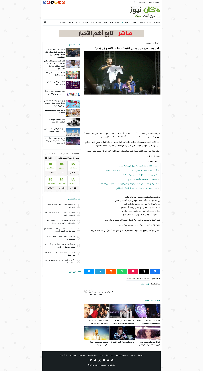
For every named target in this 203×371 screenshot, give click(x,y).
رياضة (127, 22)
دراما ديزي (73, 355)
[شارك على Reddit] (111, 271)
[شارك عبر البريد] (133, 271)
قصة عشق (63, 355)
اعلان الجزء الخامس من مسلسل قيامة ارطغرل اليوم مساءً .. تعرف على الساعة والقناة (126, 183)
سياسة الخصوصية (122, 355)
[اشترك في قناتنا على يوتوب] (59, 2)
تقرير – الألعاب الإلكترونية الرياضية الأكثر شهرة (56, 120)
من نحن (133, 355)
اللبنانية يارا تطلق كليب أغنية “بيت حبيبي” (142, 179)
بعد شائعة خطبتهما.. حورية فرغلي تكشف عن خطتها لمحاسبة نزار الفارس (60, 245)
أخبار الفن (149, 43)
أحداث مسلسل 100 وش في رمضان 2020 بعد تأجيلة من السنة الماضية (131, 170)
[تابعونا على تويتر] (52, 2)
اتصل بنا (141, 355)
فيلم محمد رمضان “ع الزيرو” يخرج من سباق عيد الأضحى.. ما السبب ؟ (60, 214)
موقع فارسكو (92, 355)
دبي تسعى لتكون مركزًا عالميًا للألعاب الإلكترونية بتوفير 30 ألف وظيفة (55, 141)
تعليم (117, 22)
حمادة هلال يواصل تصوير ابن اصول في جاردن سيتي (138, 166)
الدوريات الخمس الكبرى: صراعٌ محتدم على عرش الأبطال (55, 92)
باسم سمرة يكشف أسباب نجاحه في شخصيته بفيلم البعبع (60, 206)
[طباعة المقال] (89, 271)
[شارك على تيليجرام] (100, 271)
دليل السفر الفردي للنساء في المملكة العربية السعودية (54, 130)
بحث (45, 22)
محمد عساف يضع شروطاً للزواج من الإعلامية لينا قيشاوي (136, 188)
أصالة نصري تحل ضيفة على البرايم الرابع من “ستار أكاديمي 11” (148, 345)
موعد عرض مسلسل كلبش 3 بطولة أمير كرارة (98, 343)
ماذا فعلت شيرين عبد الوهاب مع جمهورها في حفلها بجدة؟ (60, 261)
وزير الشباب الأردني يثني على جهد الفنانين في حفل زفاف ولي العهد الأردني (59, 230)
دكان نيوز (112, 365)
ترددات (98, 22)
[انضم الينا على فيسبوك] (44, 2)
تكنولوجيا (134, 22)
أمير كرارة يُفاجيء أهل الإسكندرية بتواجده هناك (139, 174)
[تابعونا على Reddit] (63, 2)
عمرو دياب (144, 284)
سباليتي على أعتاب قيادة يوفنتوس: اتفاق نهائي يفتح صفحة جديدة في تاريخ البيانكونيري (55, 53)
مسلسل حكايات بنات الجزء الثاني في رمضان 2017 (98, 322)
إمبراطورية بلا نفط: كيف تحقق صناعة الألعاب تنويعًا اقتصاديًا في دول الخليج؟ (54, 103)
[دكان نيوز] (101, 12)
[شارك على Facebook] (155, 271)
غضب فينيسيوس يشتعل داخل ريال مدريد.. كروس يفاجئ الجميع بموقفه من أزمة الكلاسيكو (54, 65)
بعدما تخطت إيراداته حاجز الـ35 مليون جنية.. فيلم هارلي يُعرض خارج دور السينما (60, 222)
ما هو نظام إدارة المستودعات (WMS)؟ (55, 111)
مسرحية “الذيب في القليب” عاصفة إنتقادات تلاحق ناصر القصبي (124, 323)
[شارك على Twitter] (144, 271)
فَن (122, 22)
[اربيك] (101, 36)
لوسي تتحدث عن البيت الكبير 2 (122, 342)
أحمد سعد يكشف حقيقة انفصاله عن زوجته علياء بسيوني (61, 238)
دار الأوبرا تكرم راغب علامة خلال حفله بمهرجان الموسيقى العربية (148, 323)
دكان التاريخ (72, 22)
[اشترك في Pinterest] (48, 2)
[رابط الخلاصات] (56, 2)
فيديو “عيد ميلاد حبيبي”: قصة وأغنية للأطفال (55, 73)
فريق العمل (109, 355)
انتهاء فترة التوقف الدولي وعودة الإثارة (56, 83)
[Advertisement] (122, 113)
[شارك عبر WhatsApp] (122, 271)
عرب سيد (82, 355)
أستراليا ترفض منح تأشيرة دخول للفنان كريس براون (101, 292)
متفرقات (63, 22)
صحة (111, 22)
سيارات (105, 22)
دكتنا (101, 355)
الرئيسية (157, 22)
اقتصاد (142, 22)
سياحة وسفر (83, 22)
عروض (92, 22)
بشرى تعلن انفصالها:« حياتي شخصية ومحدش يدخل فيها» (60, 253)
